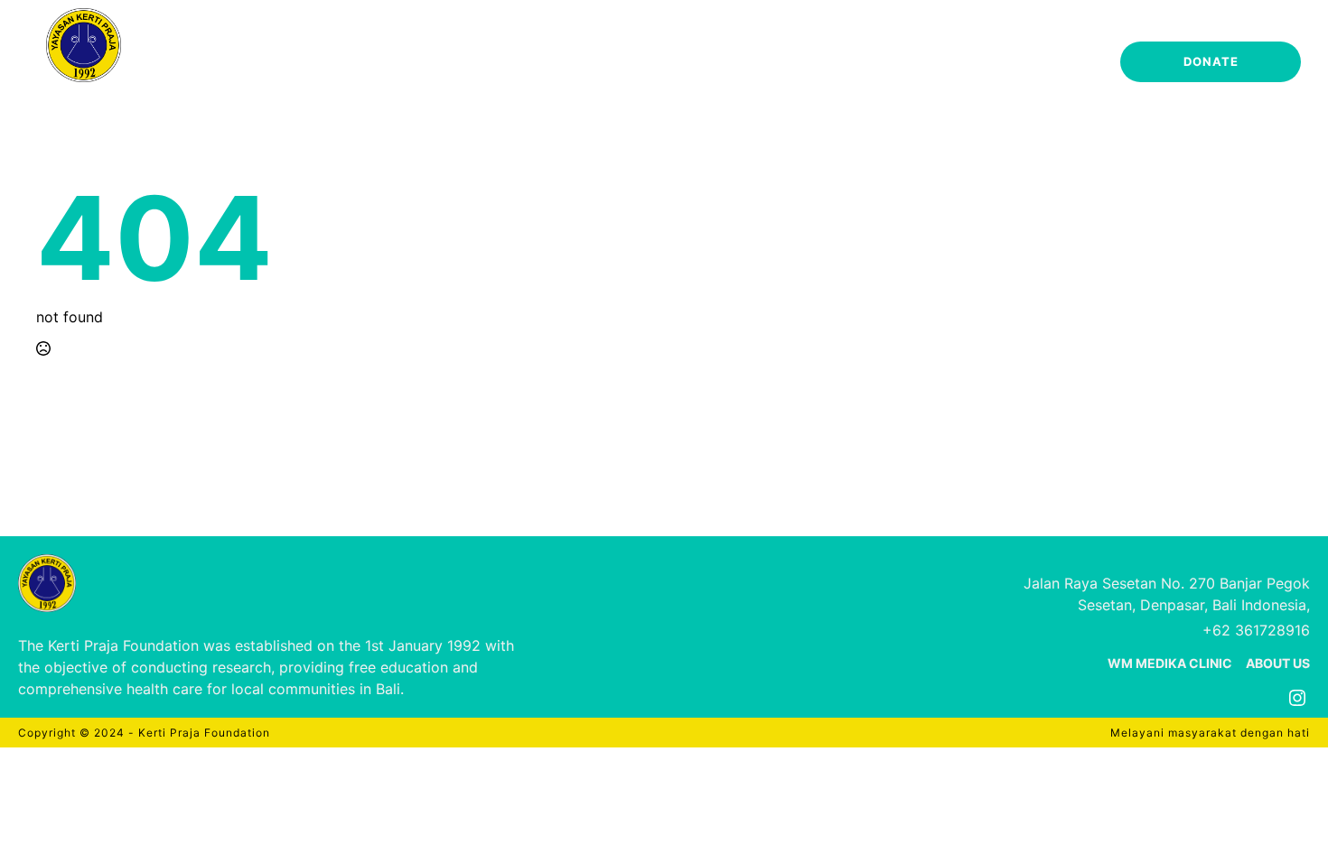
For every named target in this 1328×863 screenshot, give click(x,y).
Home (397, 63)
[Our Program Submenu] (658, 61)
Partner (831, 63)
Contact (1050, 63)
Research (725, 63)
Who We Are (484, 63)
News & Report (940, 63)
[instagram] (1297, 697)
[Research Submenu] (770, 61)
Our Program (600, 63)
